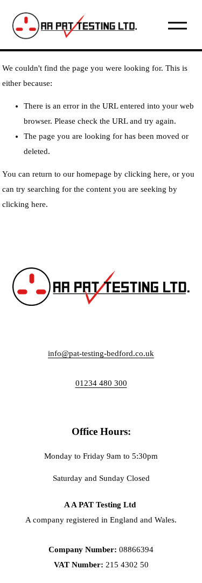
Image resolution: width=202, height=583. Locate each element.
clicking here (146, 174)
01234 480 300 (101, 383)
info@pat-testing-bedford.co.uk (101, 353)
